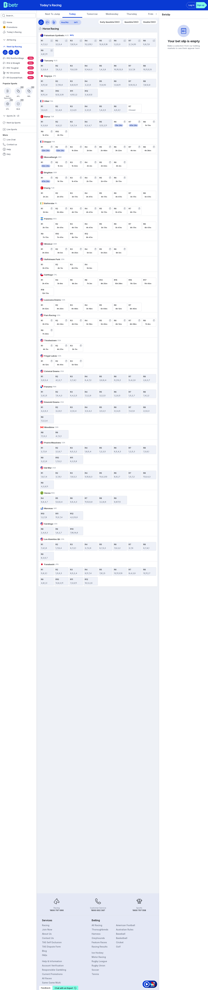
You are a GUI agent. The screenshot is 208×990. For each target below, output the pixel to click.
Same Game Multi (51, 982)
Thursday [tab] (132, 14)
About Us (47, 934)
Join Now (47, 929)
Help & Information (52, 961)
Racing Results (100, 946)
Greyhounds (98, 938)
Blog (44, 951)
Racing (45, 925)
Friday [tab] (151, 14)
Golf (118, 946)
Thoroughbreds (100, 929)
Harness (96, 934)
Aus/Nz (65, 22)
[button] (65, 988)
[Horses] (41, 22)
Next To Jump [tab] (52, 14)
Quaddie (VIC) (131, 22)
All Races (47, 978)
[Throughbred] (5, 52)
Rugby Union (98, 965)
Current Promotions (52, 974)
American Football (125, 925)
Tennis (95, 974)
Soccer (95, 969)
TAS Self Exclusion (52, 942)
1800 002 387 (98, 910)
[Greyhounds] (47, 22)
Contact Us (48, 938)
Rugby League (99, 961)
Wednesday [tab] (112, 14)
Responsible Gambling (54, 969)
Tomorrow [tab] (92, 14)
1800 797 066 (57, 910)
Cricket (119, 942)
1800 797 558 (139, 910)
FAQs (44, 955)
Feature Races (99, 942)
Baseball (120, 934)
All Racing (97, 925)
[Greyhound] (11, 52)
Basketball (121, 938)
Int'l (76, 22)
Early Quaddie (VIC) (110, 22)
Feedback (45, 988)
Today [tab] (72, 14)
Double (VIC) (149, 22)
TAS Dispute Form (51, 946)
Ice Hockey (97, 952)
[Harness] (16, 52)
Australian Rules (124, 929)
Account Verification (53, 965)
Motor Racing (99, 957)
